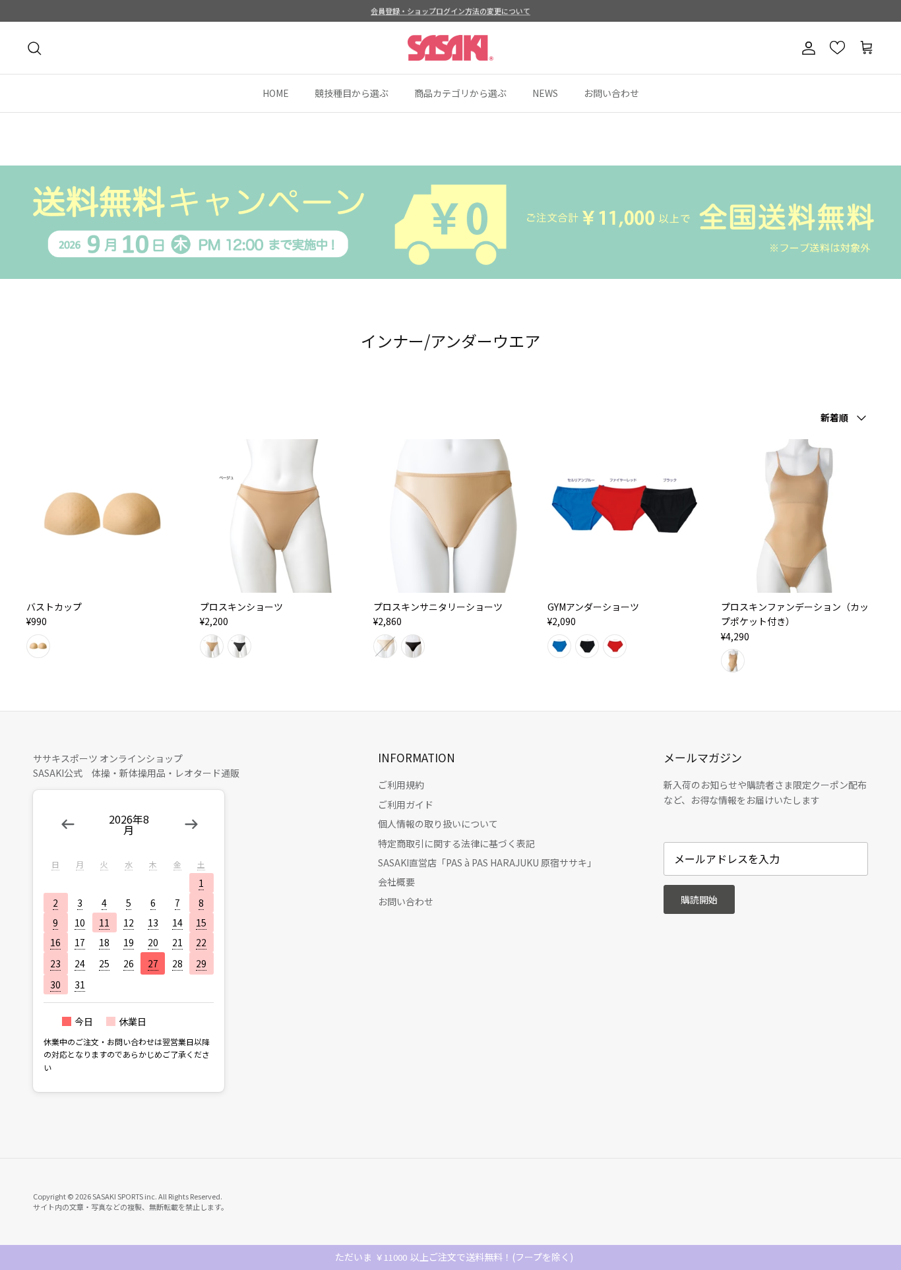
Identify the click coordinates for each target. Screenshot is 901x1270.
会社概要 (396, 881)
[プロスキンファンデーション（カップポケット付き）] (798, 516)
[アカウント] (806, 48)
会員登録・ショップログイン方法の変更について (450, 10)
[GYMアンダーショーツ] (624, 516)
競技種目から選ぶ (351, 93)
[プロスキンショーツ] (277, 516)
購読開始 (699, 899)
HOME (276, 93)
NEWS (545, 93)
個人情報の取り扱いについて (438, 823)
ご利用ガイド (405, 804)
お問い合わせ (611, 93)
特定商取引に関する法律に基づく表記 (456, 843)
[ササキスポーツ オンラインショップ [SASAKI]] (450, 48)
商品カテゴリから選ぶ (460, 93)
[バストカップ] (103, 516)
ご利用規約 (401, 784)
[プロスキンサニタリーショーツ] (450, 516)
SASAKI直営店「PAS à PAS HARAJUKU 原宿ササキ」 (487, 862)
